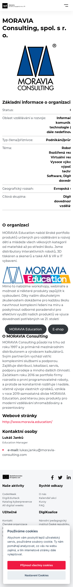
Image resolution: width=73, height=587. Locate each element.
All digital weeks (12, 505)
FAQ (41, 505)
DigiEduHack (10, 498)
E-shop (58, 329)
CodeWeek (9, 494)
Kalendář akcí (47, 498)
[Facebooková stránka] (54, 477)
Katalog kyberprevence (17, 501)
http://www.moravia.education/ (27, 422)
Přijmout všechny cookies (36, 565)
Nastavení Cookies (36, 575)
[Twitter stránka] (62, 477)
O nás (42, 494)
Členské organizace (14, 524)
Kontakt (7, 520)
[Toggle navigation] (66, 5)
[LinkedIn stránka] (69, 477)
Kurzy (42, 501)
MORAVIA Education (25, 329)
